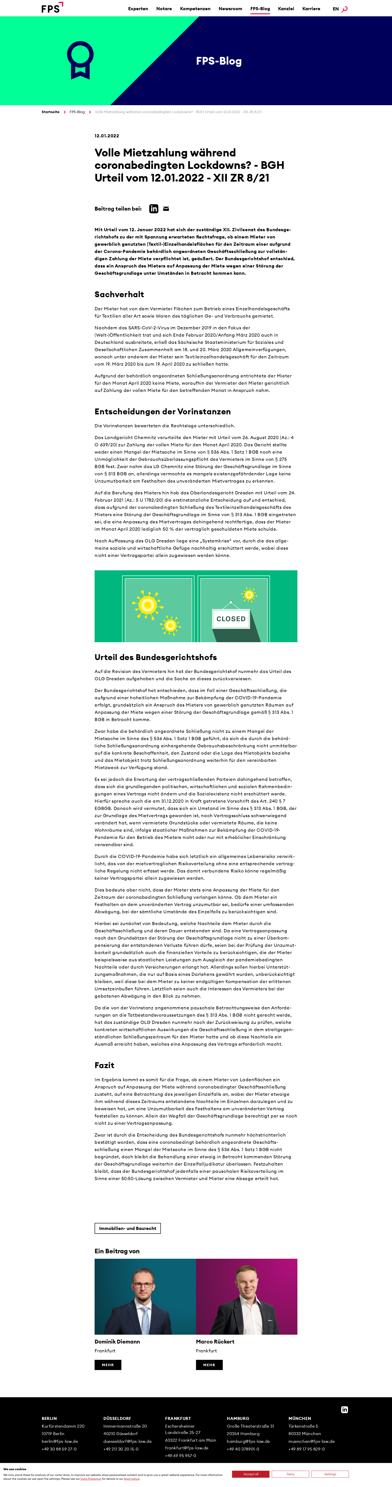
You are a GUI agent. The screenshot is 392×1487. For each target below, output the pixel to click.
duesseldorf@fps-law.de (127, 1441)
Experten (138, 8)
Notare (164, 8)
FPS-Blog (260, 8)
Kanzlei (286, 8)
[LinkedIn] (344, 1409)
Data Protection (91, 1478)
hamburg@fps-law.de (248, 1441)
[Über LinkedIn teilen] (152, 208)
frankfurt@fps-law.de (186, 1448)
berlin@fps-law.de (60, 1441)
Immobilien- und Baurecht (127, 1228)
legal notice (131, 1478)
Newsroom (230, 8)
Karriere (311, 8)
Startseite (51, 111)
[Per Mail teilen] (165, 208)
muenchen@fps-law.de (312, 1441)
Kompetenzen (195, 8)
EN (336, 9)
